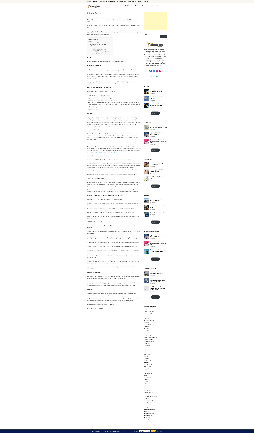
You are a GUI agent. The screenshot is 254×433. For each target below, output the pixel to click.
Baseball (146, 316)
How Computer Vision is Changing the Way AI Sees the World (158, 250)
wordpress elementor (149, 422)
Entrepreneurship (148, 341)
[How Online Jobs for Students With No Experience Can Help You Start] (146, 140)
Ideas (145, 356)
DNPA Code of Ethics (110, 1)
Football (146, 345)
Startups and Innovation (149, 396)
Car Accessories (147, 320)
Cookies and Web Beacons (98, 46)
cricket (145, 326)
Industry (146, 358)
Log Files (94, 45)
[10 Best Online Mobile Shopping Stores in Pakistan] (146, 163)
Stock (145, 398)
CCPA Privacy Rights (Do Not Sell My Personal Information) (104, 51)
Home (121, 5)
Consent (90, 41)
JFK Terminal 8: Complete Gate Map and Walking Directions (157, 272)
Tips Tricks (146, 405)
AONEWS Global (128, 5)
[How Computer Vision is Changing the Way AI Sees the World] (146, 250)
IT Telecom (146, 366)
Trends (145, 411)
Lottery (145, 371)
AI (144, 309)
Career (145, 322)
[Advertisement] (155, 21)
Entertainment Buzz (148, 339)
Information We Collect (95, 42)
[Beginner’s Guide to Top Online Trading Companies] (146, 133)
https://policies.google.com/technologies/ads (105, 152)
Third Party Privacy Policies (97, 50)
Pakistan (146, 381)
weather (146, 419)
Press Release (147, 386)
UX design (146, 417)
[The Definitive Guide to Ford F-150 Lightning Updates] (146, 199)
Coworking (146, 324)
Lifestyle (146, 369)
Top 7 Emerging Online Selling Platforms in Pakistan (157, 170)
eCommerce (147, 333)
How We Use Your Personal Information (98, 44)
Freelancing (146, 347)
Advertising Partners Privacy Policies (101, 49)
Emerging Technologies (149, 337)
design (145, 330)
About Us (89, 1)
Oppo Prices (147, 377)
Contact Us (145, 1)
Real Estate (146, 388)
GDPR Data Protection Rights (100, 52)
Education (146, 335)
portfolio (146, 383)
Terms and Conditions (131, 1)
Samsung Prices (147, 392)
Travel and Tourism (148, 409)
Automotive (146, 314)
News (145, 375)
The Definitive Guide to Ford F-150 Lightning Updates (158, 199)
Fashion (146, 343)
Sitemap (139, 1)
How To (146, 354)
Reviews (146, 390)
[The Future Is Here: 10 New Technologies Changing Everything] (146, 126)
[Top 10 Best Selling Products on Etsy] (146, 177)
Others (158, 5)
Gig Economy (147, 352)
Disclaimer (95, 1)
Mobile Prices (147, 373)
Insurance (146, 360)
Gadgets (146, 350)
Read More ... (155, 113)
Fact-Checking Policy (121, 1)
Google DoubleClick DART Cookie (99, 48)
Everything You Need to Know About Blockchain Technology (157, 90)
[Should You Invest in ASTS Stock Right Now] (146, 97)
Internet (146, 362)
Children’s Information (99, 53)
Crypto (145, 328)
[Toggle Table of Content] (110, 39)
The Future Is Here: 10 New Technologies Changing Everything (158, 126)
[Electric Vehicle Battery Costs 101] (146, 213)
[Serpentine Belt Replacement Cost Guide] (146, 206)
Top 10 (145, 407)
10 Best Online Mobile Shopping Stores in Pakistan (157, 163)
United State (147, 415)
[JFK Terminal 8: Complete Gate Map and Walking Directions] (146, 272)
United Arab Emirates (149, 413)
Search (145, 34)
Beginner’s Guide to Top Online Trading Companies (157, 133)
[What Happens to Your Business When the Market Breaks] (146, 104)
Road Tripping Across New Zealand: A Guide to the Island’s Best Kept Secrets (157, 288)
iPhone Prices (147, 364)
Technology (145, 5)
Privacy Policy (102, 1)
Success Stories (147, 400)
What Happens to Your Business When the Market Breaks (157, 104)
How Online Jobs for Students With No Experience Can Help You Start (158, 141)
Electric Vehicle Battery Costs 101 (158, 212)
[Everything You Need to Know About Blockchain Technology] (146, 90)
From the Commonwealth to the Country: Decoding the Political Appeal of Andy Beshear (157, 280)
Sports (152, 5)
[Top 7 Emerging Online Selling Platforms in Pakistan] (146, 170)
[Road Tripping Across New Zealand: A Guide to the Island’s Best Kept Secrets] (146, 287)
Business (137, 5)
